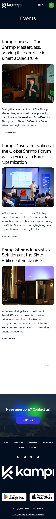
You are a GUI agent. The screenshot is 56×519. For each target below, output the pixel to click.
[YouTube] (38, 457)
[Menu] (51, 5)
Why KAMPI (47, 442)
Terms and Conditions (34, 515)
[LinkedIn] (31, 457)
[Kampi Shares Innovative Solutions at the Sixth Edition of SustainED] (28, 285)
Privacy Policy (18, 515)
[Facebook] (18, 457)
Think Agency (37, 509)
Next (47, 365)
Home (6, 442)
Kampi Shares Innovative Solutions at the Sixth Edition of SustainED (26, 255)
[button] (42, 5)
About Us (18, 442)
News (21, 447)
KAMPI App (33, 442)
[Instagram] (25, 457)
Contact (33, 447)
